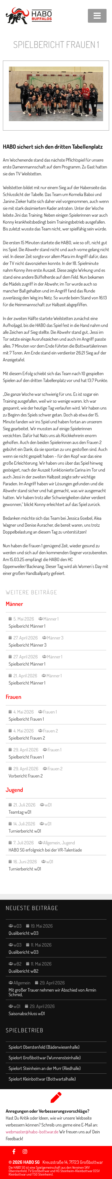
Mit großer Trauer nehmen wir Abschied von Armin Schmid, (52, 992)
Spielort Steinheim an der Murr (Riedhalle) (45, 1068)
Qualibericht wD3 (23, 933)
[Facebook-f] (14, 1151)
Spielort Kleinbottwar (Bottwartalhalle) (42, 1079)
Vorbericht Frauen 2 (26, 776)
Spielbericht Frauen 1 (26, 719)
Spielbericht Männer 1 (27, 626)
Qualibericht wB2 (23, 971)
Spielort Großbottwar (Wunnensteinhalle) (45, 1057)
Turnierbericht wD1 (25, 831)
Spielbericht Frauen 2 (27, 738)
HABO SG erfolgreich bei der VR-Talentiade (45, 850)
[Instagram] (25, 1151)
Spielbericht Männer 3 (28, 645)
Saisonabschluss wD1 (27, 1013)
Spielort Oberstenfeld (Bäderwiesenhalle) (44, 1047)
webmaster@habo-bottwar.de (32, 1132)
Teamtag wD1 (20, 812)
